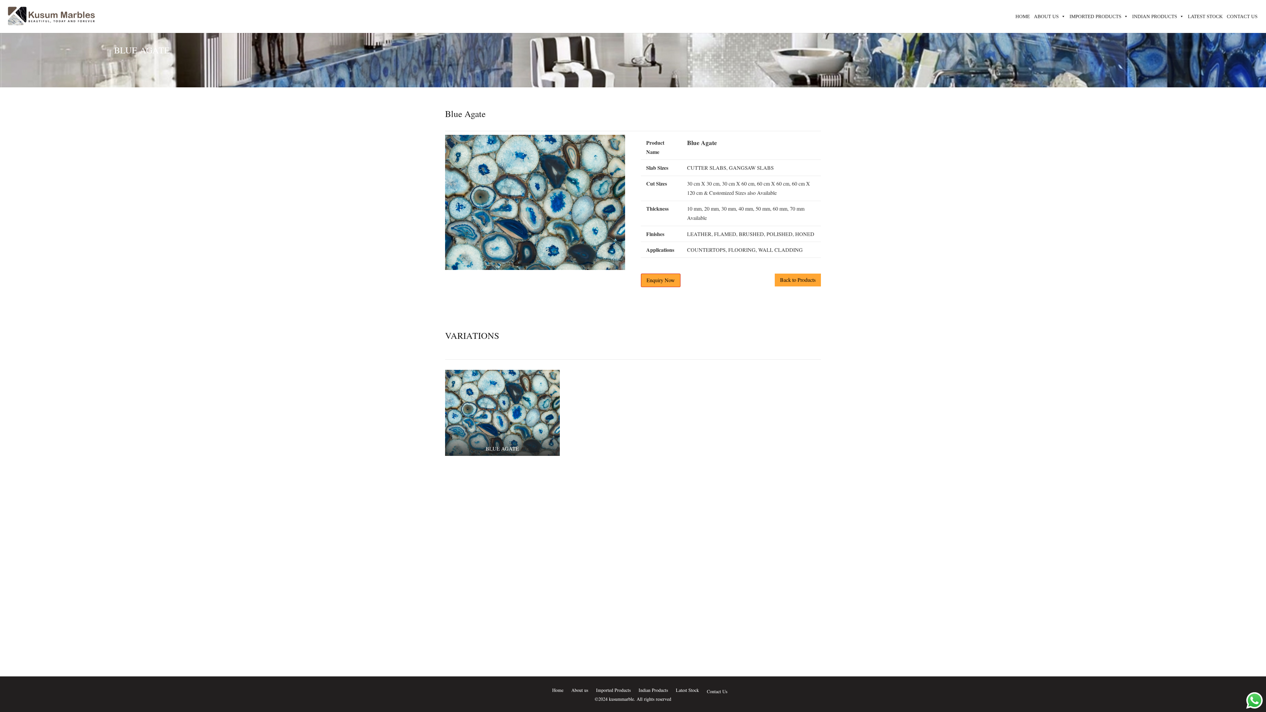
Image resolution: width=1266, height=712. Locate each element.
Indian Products (1154, 16)
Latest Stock (1205, 16)
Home (1022, 16)
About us (1046, 16)
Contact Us (1242, 16)
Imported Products (1095, 16)
